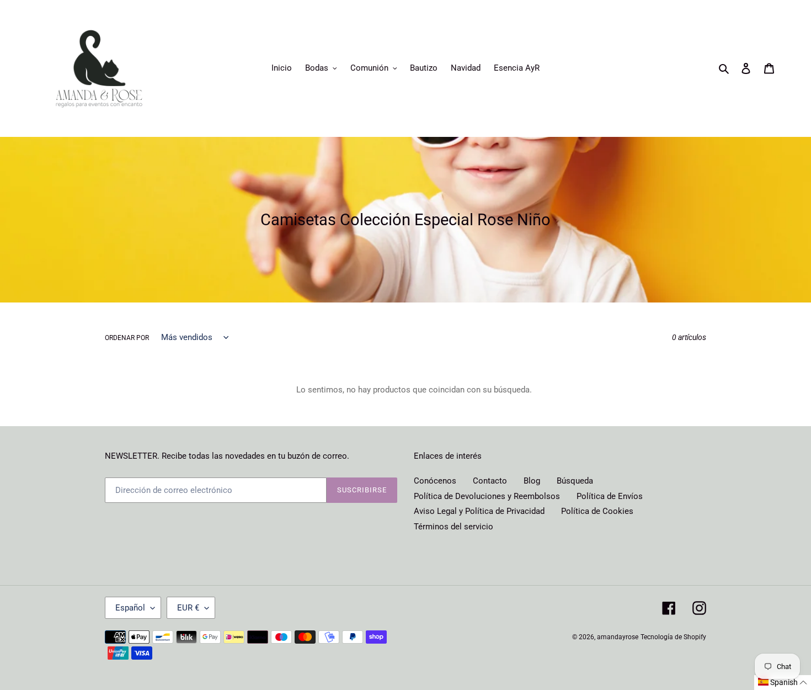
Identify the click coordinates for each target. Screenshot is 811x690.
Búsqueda (575, 481)
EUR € (188, 608)
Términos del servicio (453, 527)
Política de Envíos (610, 496)
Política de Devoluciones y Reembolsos (487, 496)
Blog (532, 481)
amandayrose (617, 637)
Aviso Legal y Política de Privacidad (479, 511)
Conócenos (435, 481)
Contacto (490, 481)
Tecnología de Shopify (673, 637)
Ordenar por (127, 338)
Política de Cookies (597, 511)
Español (130, 608)
